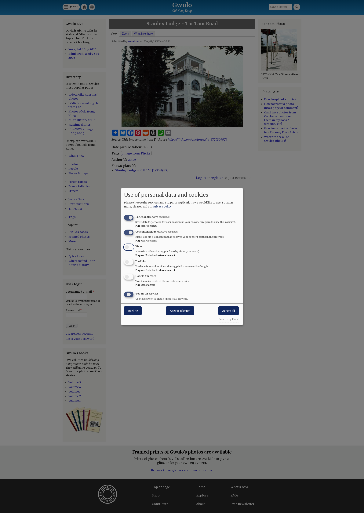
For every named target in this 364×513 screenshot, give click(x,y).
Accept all (228, 310)
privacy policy (162, 206)
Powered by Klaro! (228, 319)
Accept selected (180, 310)
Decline (133, 310)
